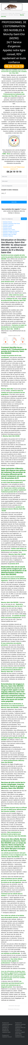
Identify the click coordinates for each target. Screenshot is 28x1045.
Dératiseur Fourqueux (8, 225)
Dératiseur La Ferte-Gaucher (10, 232)
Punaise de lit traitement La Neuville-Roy (5, 1027)
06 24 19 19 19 (14, 1)
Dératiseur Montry (7, 226)
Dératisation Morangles (14, 1005)
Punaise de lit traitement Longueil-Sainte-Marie (20, 1032)
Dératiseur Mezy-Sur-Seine (9, 234)
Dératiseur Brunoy (7, 228)
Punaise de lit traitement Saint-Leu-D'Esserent (20, 1027)
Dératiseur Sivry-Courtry (9, 229)
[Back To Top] (24, 1041)
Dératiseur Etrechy (7, 222)
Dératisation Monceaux (13, 1009)
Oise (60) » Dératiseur (14, 15)
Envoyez (24, 218)
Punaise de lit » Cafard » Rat (7, 13)
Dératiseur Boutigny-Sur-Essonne (11, 231)
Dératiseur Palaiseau (8, 236)
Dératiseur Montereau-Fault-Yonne (11, 223)
